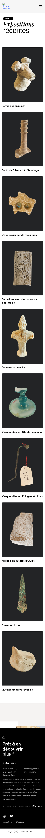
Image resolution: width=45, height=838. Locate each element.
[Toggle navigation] (35, 6)
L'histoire (20, 822)
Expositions (7, 822)
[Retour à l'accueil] (9, 6)
